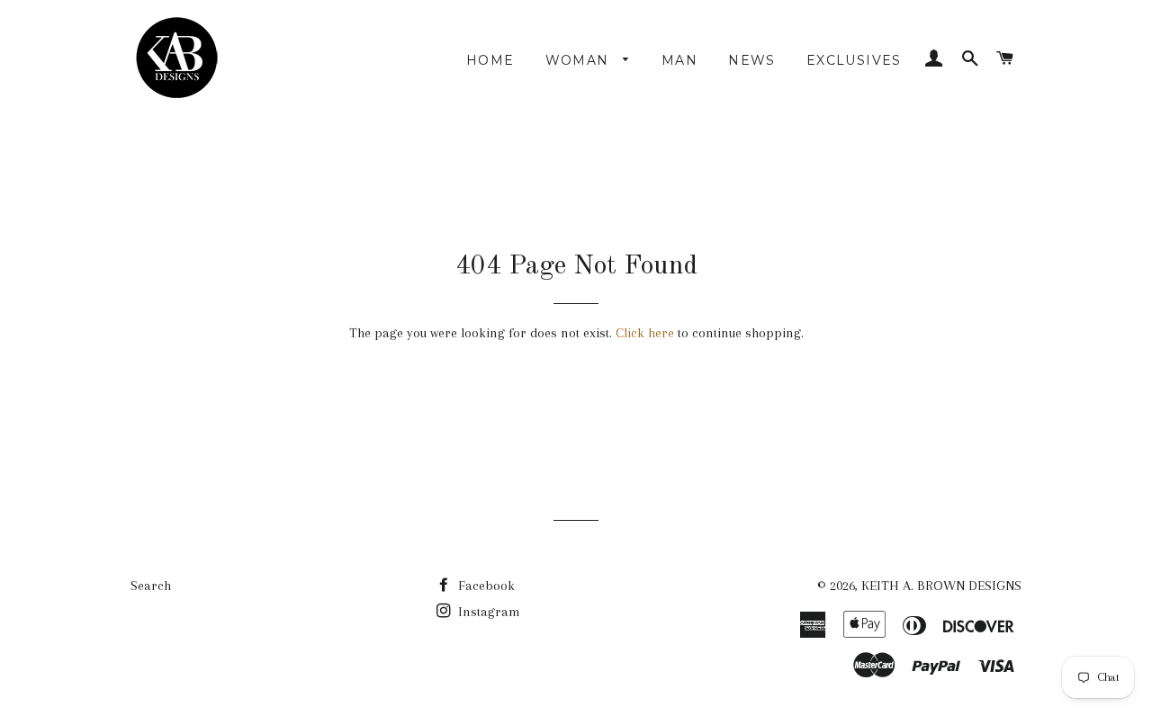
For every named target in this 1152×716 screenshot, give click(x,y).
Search (150, 585)
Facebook (484, 585)
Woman (579, 60)
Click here (645, 333)
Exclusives (854, 60)
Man (680, 60)
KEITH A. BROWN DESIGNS (941, 585)
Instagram (487, 612)
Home (490, 60)
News (752, 60)
